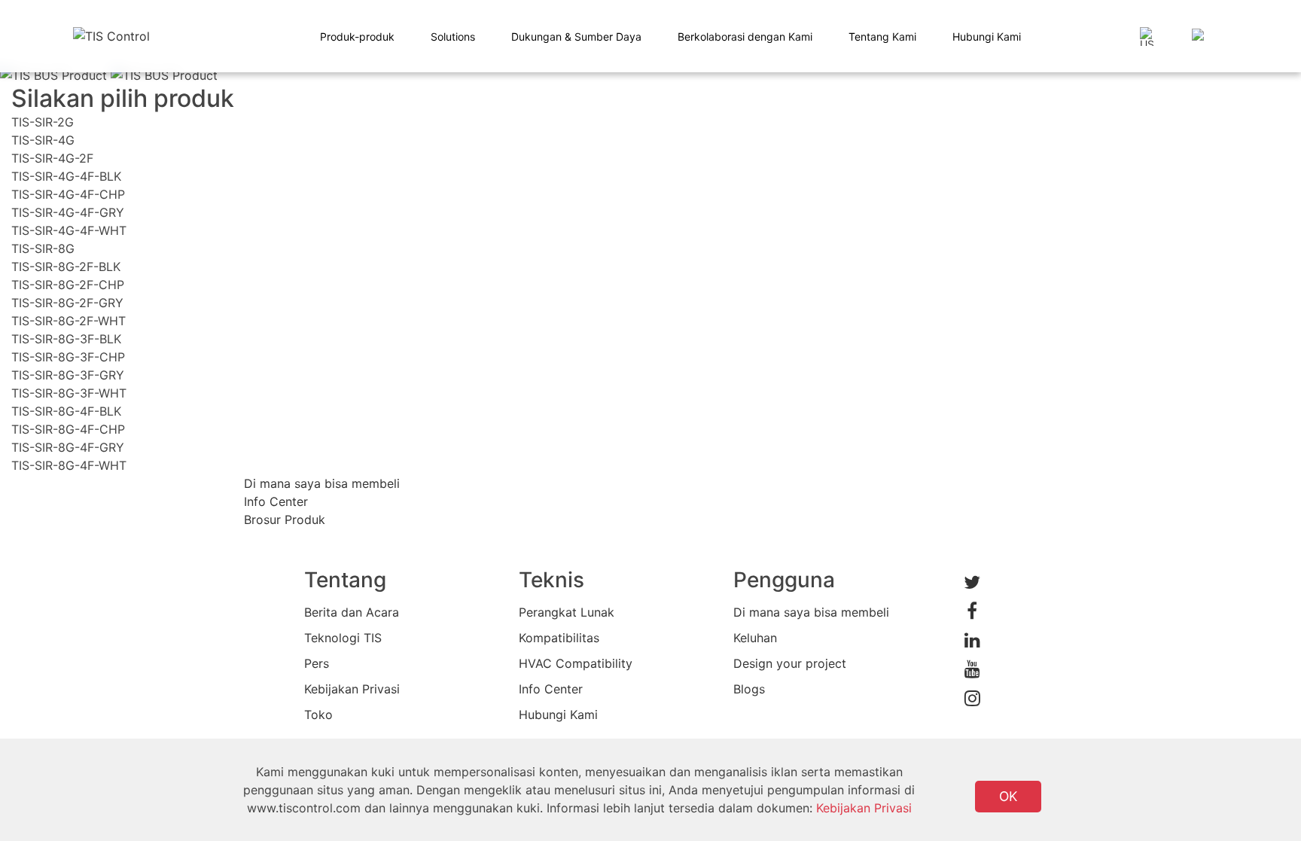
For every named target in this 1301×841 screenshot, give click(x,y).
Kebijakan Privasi (352, 688)
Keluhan (755, 637)
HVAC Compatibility (575, 663)
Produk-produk (357, 36)
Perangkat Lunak (566, 612)
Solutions (453, 36)
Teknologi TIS (343, 637)
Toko (318, 714)
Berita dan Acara (351, 612)
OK (1008, 796)
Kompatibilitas (559, 637)
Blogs (749, 688)
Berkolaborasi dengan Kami (745, 36)
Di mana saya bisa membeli (811, 612)
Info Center (551, 688)
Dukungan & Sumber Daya (576, 36)
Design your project (789, 663)
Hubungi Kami (986, 36)
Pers (316, 663)
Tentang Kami (882, 36)
